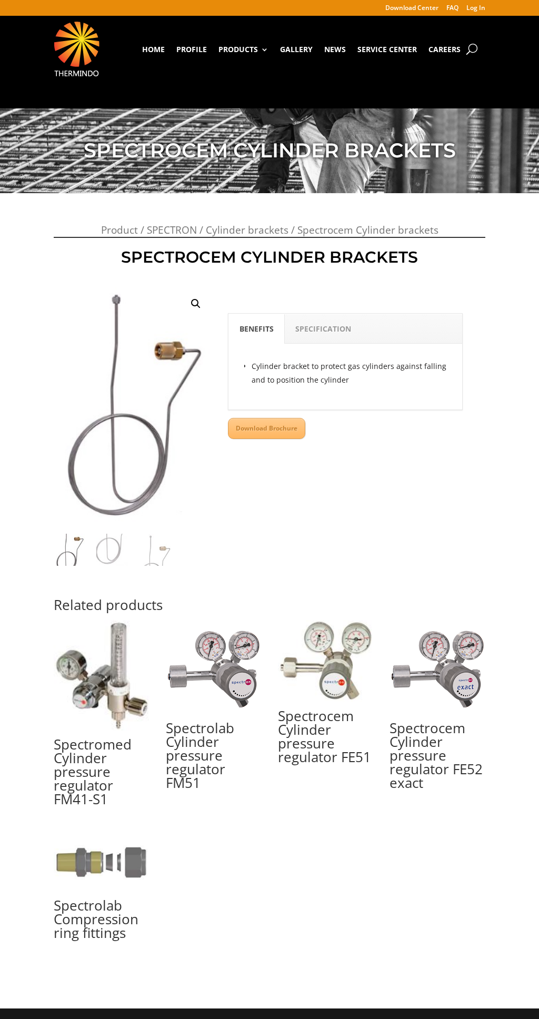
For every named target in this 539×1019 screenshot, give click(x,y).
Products (238, 49)
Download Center (411, 8)
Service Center (387, 49)
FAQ (452, 8)
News (335, 49)
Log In (475, 8)
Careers (444, 49)
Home (153, 49)
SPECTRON (172, 230)
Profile (191, 49)
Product (119, 230)
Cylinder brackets (247, 230)
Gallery (296, 49)
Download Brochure (266, 428)
